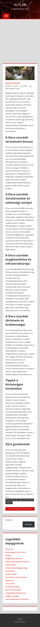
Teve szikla (9, 583)
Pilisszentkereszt (27, 500)
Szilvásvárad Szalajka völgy (16, 568)
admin (25, 86)
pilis (18, 500)
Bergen (8, 555)
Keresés (8, 520)
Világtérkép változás (13, 558)
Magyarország (14, 88)
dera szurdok (11, 500)
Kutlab (20, 4)
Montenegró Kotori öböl (15, 552)
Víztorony (9, 549)
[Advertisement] (20, 40)
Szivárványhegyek (14, 509)
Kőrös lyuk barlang (13, 590)
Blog (7, 88)
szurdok (9, 503)
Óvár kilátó (9, 571)
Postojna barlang (12, 586)
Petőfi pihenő (27, 509)
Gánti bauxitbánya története (17, 599)
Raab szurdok (11, 574)
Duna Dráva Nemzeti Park (16, 577)
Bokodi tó (9, 580)
